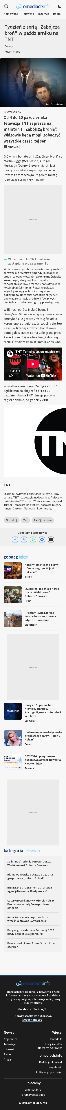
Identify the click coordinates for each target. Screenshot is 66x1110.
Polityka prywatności (49, 1072)
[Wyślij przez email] (51, 539)
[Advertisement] (33, 219)
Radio (57, 14)
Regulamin (55, 1067)
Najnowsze (11, 14)
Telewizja (28, 14)
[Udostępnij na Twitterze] (24, 539)
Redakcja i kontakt (50, 1062)
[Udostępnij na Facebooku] (15, 539)
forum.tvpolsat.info (33, 1094)
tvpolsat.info (33, 1089)
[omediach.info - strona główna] (33, 6)
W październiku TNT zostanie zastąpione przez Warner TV (29, 261)
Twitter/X (39, 1009)
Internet (43, 14)
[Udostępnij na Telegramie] (42, 539)
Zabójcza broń (43, 520)
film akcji (11, 520)
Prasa (7, 1059)
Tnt (25, 520)
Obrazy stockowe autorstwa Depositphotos (33, 1017)
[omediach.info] (33, 985)
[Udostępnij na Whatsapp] (33, 539)
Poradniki (56, 1039)
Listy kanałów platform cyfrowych (49, 1046)
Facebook (24, 1009)
